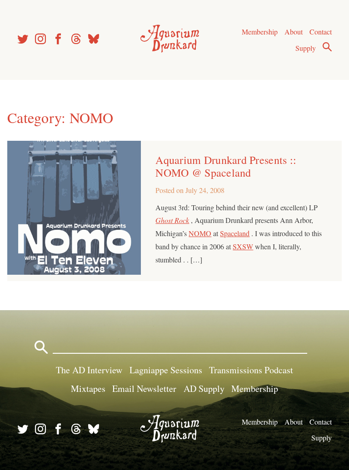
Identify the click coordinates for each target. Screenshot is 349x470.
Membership (260, 31)
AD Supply (204, 388)
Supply (305, 48)
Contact (320, 31)
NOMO (200, 233)
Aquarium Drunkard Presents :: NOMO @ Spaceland (225, 166)
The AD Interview (89, 370)
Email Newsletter (144, 388)
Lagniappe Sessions (166, 370)
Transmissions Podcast (251, 370)
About (293, 31)
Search (327, 46)
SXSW (243, 246)
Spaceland (234, 233)
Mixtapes (88, 388)
